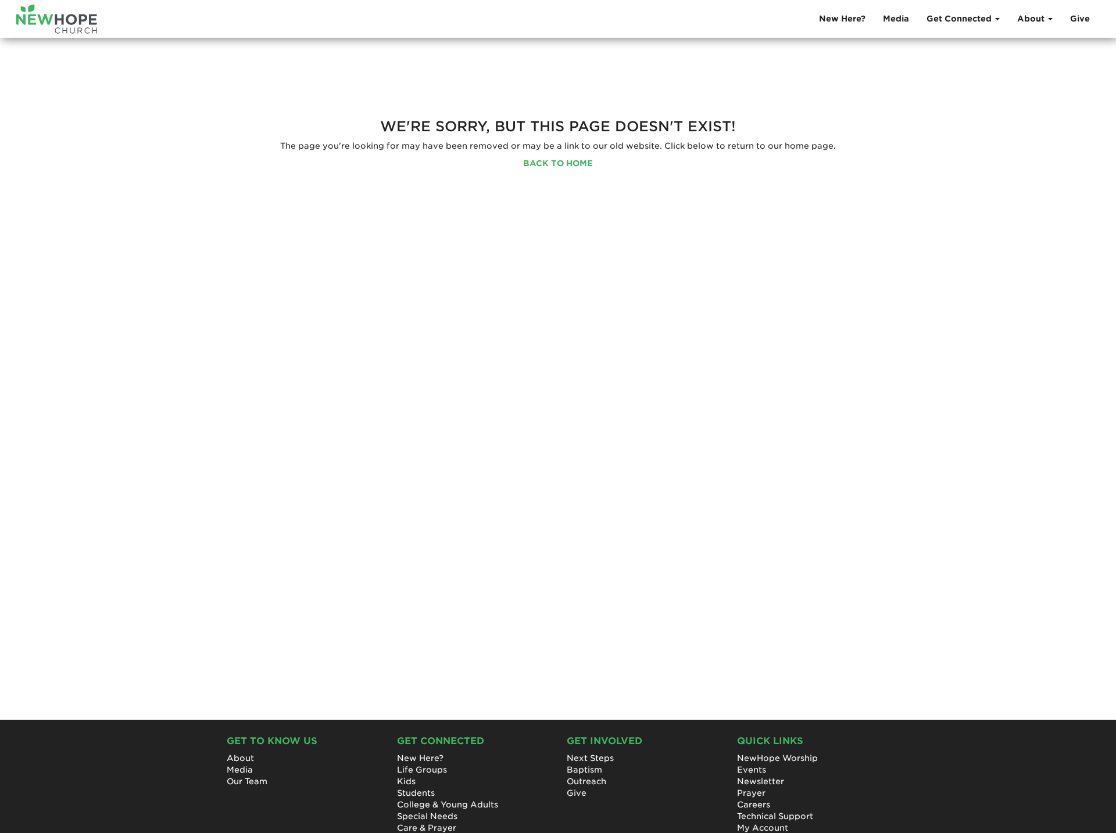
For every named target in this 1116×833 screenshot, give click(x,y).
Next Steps (590, 758)
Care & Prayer (426, 827)
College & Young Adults (447, 804)
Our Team (247, 781)
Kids (406, 781)
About (240, 758)
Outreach (586, 781)
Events (751, 769)
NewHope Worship (777, 758)
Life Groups (422, 769)
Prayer (751, 793)
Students (416, 793)
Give (1080, 18)
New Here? (842, 18)
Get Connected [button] (960, 18)
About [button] (1032, 18)
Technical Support (775, 816)
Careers (753, 804)
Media (896, 18)
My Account (762, 827)
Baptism (584, 769)
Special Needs (427, 816)
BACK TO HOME (558, 163)
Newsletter (760, 781)
